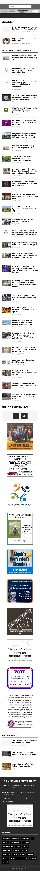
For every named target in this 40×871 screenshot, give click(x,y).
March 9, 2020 (18, 768)
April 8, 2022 (17, 274)
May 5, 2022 (17, 200)
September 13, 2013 (19, 745)
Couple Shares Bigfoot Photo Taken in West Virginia (23, 765)
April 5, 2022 (17, 289)
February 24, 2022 (19, 354)
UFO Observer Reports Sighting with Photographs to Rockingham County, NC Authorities (24, 84)
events (5, 842)
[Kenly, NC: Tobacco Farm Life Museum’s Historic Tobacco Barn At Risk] (6, 373)
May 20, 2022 (17, 150)
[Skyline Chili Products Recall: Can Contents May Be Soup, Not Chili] (6, 385)
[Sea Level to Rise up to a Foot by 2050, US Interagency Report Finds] (6, 396)
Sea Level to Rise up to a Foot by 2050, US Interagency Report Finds (24, 396)
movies (24, 850)
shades (5, 858)
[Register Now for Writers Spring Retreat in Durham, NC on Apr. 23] (6, 245)
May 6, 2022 (17, 188)
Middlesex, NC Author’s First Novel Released (23, 361)
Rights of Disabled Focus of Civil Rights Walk (24, 40)
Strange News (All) (11, 735)
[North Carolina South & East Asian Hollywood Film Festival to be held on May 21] (6, 184)
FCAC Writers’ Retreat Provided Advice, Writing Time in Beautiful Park (25, 196)
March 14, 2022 (18, 301)
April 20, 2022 (17, 236)
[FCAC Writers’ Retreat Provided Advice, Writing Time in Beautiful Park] (6, 196)
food (18, 846)
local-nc (16, 850)
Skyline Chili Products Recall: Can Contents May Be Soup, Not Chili (24, 384)
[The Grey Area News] (20, 12)
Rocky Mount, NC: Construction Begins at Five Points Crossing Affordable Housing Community (24, 135)
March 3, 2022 (18, 327)
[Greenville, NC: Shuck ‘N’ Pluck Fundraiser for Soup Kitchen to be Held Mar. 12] (6, 350)
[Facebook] (16, 416)
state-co (14, 858)
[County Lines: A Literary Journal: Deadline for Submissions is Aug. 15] (6, 58)
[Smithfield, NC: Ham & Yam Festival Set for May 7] (6, 222)
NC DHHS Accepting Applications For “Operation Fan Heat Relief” (24, 28)
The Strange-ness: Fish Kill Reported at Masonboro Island (24, 753)
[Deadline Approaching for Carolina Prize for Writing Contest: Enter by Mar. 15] (6, 322)
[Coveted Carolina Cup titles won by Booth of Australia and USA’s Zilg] (6, 209)
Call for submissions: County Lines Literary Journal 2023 (23, 147)
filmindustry (8, 846)
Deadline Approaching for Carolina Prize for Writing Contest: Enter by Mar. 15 (22, 322)
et (32, 838)
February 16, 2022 (19, 388)
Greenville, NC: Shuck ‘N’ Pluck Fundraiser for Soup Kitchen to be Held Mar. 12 (24, 349)
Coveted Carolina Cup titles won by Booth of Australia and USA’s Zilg (24, 209)
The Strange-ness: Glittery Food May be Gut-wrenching (24, 741)
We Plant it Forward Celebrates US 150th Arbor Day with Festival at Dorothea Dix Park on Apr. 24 (24, 232)
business (6, 838)
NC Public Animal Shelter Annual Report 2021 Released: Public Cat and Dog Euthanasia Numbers (24, 171)
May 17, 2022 (17, 163)
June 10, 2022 (17, 127)
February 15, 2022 (19, 400)
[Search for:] (20, 7)
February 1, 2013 (8, 757)
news (15, 854)
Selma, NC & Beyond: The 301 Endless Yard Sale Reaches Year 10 (24, 297)
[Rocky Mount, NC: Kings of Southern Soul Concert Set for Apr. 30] (6, 310)
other (22, 854)
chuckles (15, 838)
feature (26, 842)
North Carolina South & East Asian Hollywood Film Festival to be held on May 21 (24, 183)
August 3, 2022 (18, 62)
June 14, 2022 (17, 101)
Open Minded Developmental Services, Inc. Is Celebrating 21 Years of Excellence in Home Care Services (25, 269)
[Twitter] (24, 416)
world (5, 862)
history (25, 846)
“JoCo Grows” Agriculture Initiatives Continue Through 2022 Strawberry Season (23, 158)
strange (33, 858)
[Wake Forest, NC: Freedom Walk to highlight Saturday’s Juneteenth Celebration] (6, 110)
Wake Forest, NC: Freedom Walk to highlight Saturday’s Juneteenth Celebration (24, 110)
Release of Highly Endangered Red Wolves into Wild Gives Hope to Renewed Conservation (24, 255)
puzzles (30, 854)
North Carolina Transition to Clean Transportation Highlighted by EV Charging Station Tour (23, 336)
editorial (25, 838)
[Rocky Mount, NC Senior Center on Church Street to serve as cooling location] (6, 70)
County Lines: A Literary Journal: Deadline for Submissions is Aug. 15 (24, 58)
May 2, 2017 (17, 31)
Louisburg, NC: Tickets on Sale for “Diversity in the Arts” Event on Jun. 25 (24, 122)
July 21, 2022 (17, 74)
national (6, 854)
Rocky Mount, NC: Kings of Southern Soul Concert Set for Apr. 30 (23, 310)
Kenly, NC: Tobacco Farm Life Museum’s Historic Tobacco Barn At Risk (24, 373)
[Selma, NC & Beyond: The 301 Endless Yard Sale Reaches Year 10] (6, 297)
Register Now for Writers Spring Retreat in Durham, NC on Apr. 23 (25, 244)
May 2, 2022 (17, 224)
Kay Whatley (26, 31)
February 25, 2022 (19, 341)
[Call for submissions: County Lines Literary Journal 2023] (6, 148)
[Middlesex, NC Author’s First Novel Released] (6, 362)
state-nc (23, 858)
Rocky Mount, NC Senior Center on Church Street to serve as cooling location (24, 70)
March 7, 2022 (18, 314)
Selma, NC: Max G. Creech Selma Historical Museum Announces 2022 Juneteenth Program (24, 97)
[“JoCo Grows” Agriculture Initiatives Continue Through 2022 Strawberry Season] (6, 159)
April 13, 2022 (17, 247)
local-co (6, 850)
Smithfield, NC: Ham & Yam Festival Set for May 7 (22, 220)
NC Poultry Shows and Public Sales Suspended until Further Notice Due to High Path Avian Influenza (24, 284)
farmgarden (15, 842)
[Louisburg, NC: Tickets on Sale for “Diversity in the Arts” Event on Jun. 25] (6, 123)
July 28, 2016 (17, 43)
